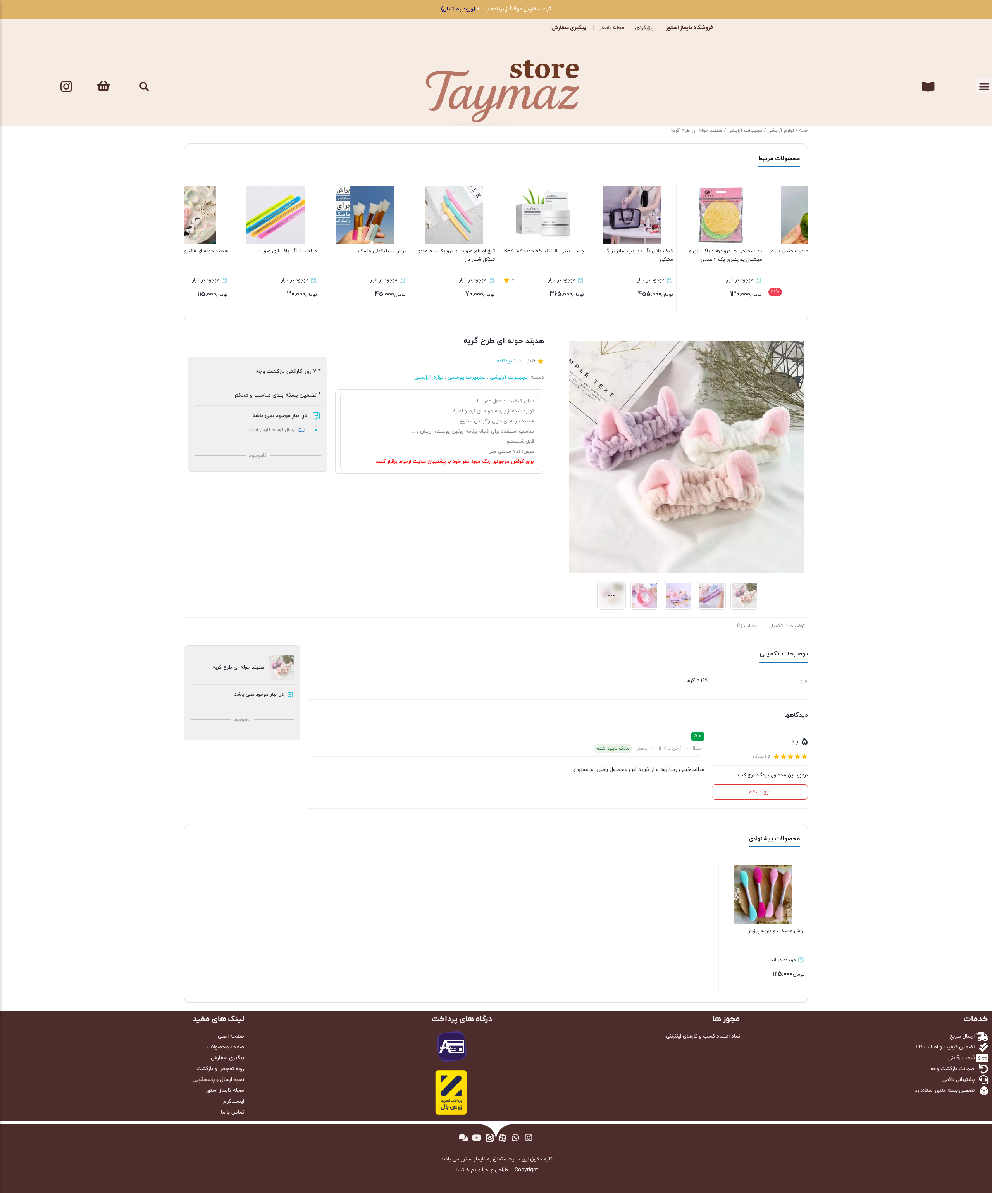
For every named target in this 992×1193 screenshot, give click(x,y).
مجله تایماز (611, 27)
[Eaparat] (502, 1137)
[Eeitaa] (489, 1137)
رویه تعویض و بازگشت (220, 1069)
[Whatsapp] (515, 1137)
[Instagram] (66, 86)
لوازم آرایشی (780, 130)
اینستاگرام (233, 1101)
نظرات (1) (747, 625)
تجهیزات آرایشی (744, 130)
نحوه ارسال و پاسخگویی (218, 1080)
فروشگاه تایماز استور (689, 27)
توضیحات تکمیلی (786, 625)
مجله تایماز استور (225, 1090)
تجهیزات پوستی (467, 377)
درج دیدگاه (760, 792)
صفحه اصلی (231, 1036)
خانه (803, 130)
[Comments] (463, 1137)
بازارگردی (644, 27)
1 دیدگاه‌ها (505, 361)
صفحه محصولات (225, 1047)
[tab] (786, 626)
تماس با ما (232, 1112)
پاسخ (642, 748)
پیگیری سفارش (568, 27)
